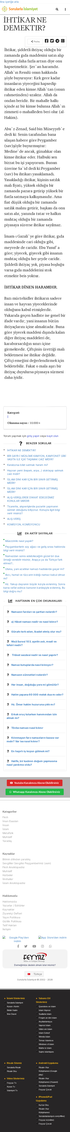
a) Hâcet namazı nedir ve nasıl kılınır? (34, 621)
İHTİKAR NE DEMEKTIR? (21, 450)
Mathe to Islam (45, 1048)
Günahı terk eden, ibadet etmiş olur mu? (36, 631)
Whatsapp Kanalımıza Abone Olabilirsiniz (36, 791)
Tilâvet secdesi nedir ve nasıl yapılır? (34, 654)
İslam (6, 829)
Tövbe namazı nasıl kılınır (27, 727)
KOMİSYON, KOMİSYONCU (23, 524)
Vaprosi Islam (44, 1025)
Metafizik (8, 833)
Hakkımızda (10, 901)
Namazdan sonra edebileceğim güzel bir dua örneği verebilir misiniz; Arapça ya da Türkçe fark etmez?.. (32, 559)
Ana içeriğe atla (9, 1)
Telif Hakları (10, 925)
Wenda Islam (44, 1037)
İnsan (6, 825)
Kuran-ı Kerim (13, 1006)
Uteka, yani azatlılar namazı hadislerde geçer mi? (34, 568)
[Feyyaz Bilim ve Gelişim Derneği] (35, 958)
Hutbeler (8, 875)
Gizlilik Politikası (12, 921)
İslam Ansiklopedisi (14, 883)
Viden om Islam (45, 1029)
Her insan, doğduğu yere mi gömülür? (35, 684)
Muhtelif (7, 836)
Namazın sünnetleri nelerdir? (29, 674)
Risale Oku (12, 1071)
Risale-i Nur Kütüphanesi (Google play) (48, 1071)
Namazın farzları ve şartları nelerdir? (34, 611)
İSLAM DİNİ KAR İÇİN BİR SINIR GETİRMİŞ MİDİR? (32, 481)
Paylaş (36, 41)
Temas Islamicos (46, 1040)
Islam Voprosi (44, 1010)
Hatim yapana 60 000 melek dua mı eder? (37, 694)
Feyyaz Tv (12, 1083)
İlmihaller (8, 879)
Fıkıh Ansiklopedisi (13, 867)
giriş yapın (33, 435)
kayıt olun (52, 435)
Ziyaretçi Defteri (12, 913)
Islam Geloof (44, 1033)
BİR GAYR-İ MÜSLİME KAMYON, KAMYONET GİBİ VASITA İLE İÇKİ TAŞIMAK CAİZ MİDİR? (36, 457)
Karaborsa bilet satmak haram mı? (27, 464)
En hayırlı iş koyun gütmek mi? (30, 751)
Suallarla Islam (45, 1014)
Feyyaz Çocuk (45, 1089)
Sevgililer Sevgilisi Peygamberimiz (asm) (27, 863)
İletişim (7, 929)
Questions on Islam (47, 1006)
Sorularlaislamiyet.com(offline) (52, 1116)
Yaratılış (7, 840)
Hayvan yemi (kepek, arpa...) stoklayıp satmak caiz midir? (35, 472)
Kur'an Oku (44, 1105)
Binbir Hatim (12, 1010)
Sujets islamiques (46, 1052)
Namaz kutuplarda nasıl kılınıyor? (32, 664)
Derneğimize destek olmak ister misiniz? (35, 965)
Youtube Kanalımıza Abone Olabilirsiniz (36, 782)
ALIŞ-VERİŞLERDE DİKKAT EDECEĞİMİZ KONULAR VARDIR (30, 499)
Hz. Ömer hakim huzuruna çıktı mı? (33, 704)
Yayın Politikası (11, 917)
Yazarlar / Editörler (14, 905)
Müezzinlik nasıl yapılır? (19, 540)
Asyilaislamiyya (45, 1021)
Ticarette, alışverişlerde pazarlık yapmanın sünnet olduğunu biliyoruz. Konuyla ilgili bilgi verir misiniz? (33, 510)
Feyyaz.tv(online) (46, 1120)
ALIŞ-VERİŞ (14, 518)
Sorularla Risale (14, 1067)
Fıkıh (5, 817)
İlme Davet (11, 1014)
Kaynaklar (9, 909)
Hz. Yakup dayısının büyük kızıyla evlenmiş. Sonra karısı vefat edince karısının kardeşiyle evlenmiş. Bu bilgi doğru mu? (34, 588)
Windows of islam (46, 1044)
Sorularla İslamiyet (15, 1003)
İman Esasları (10, 821)
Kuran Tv (11, 1087)
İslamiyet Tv (12, 1090)
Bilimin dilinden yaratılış (16, 859)
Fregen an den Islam (48, 1018)
